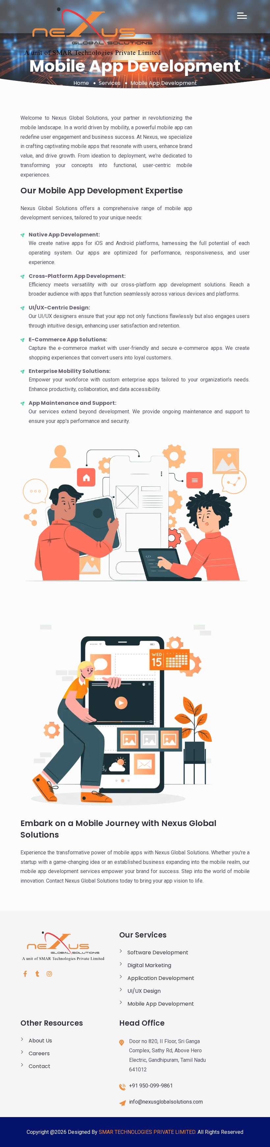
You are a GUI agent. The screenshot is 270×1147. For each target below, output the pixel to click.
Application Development (160, 978)
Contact (39, 1066)
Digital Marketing (149, 965)
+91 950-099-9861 (151, 1086)
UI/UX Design (144, 991)
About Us (40, 1040)
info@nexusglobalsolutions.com (166, 1102)
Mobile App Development (160, 1004)
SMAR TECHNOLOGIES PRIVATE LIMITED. (147, 1132)
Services (110, 83)
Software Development (157, 952)
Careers (39, 1053)
